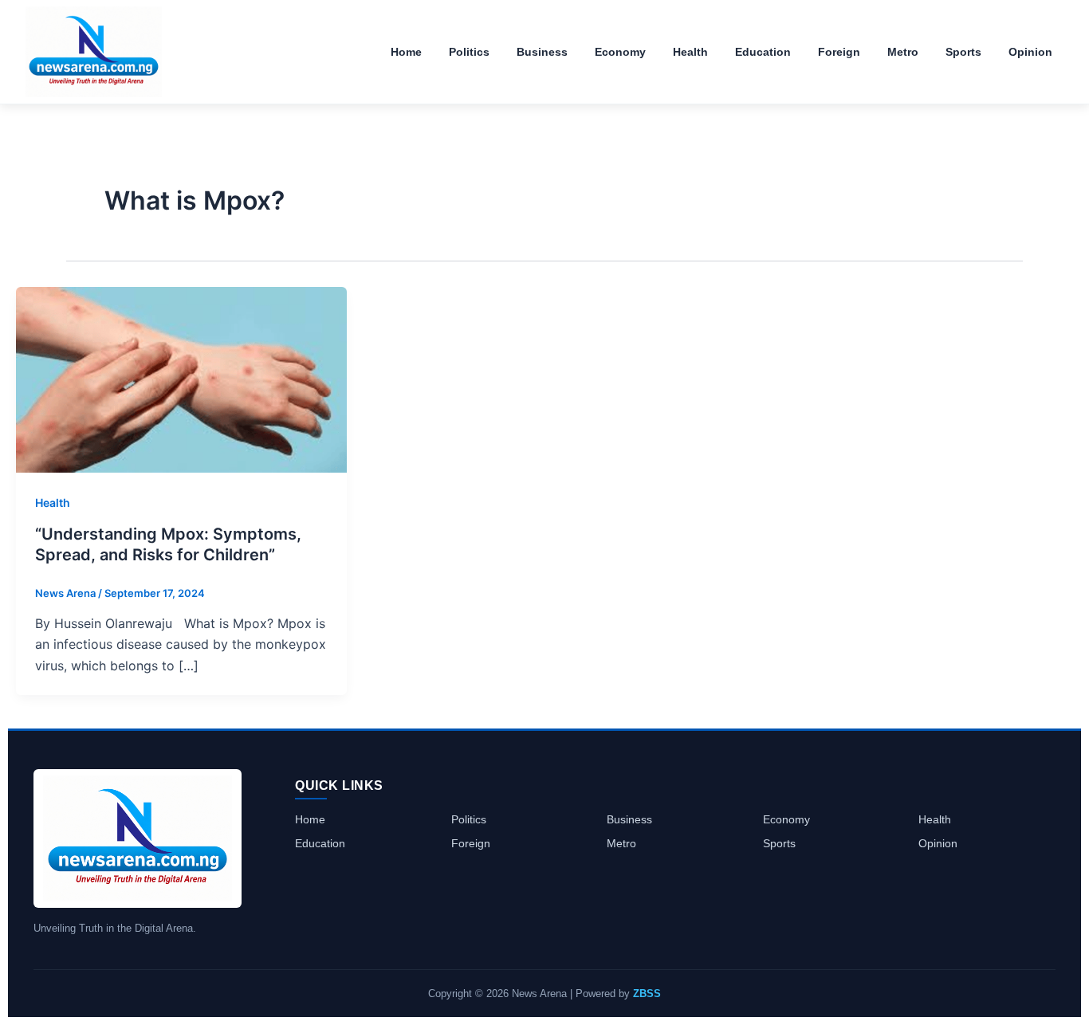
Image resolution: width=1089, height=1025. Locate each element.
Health (52, 502)
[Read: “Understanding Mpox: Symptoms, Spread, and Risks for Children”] (181, 379)
